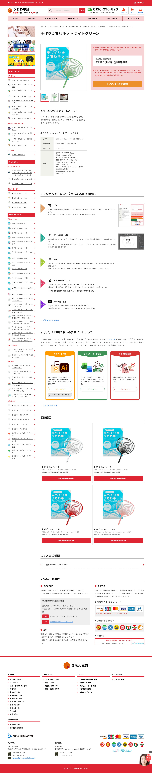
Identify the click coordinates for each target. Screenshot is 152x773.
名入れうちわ (13, 162)
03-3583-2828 (65, 753)
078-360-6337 (18, 755)
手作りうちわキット (16, 215)
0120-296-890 (105, 9)
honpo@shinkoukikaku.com (61, 622)
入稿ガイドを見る (50, 405)
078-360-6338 (56, 616)
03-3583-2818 (65, 755)
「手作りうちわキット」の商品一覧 (93, 26)
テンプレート (110, 339)
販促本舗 (43, 26)
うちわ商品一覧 (73, 26)
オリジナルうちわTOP (57, 26)
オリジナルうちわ (15, 71)
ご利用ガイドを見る (51, 320)
